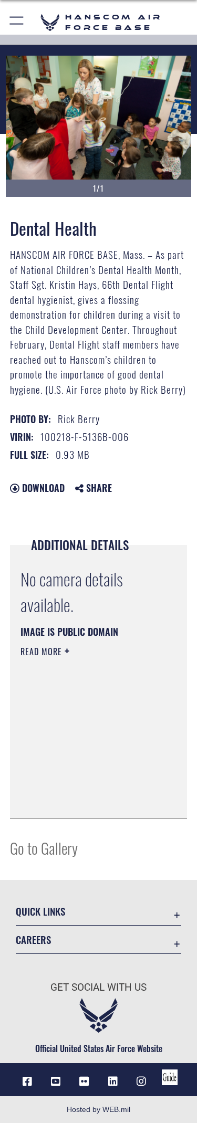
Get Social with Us (98, 987)
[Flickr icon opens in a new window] (84, 1081)
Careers (33, 939)
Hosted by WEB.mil (98, 1109)
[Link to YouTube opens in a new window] (56, 1081)
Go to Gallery (44, 847)
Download (42, 488)
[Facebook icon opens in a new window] (27, 1081)
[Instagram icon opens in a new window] (141, 1081)
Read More (42, 651)
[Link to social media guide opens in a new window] (170, 1077)
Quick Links (40, 911)
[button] (17, 22)
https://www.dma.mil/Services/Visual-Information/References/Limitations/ (84, 784)
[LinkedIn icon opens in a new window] (113, 1081)
